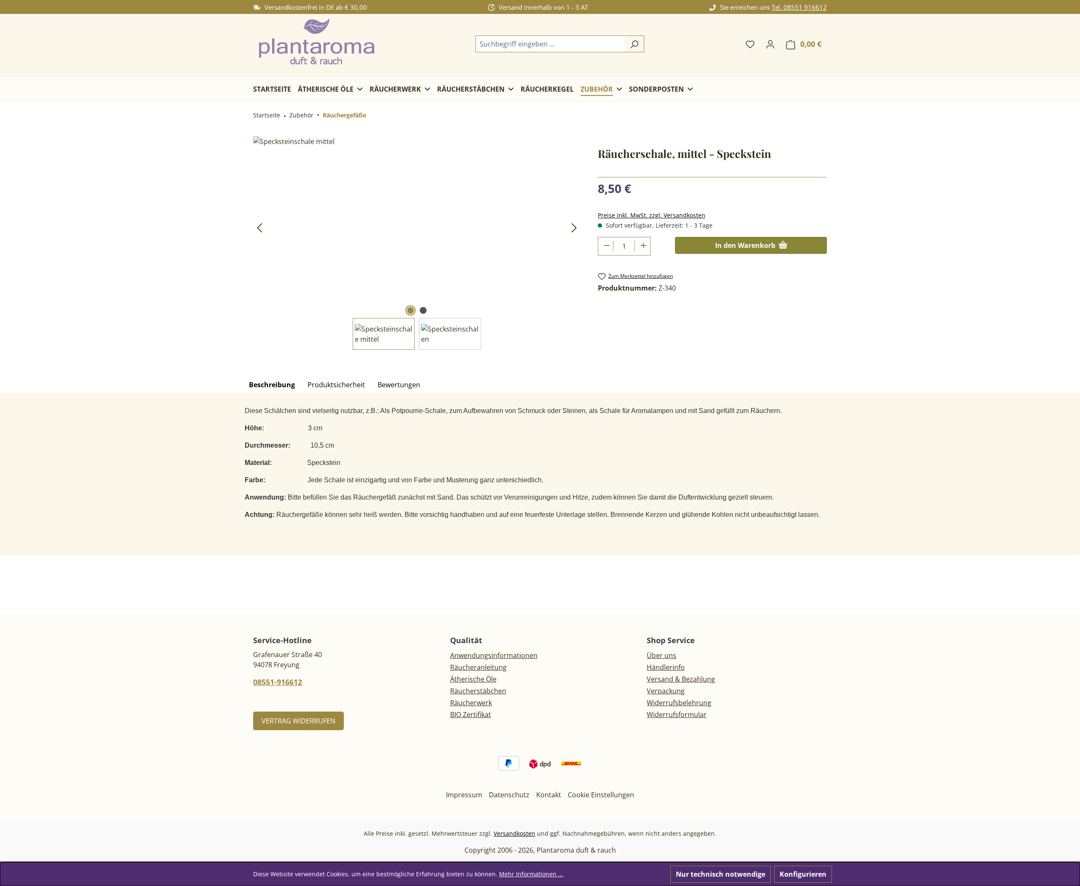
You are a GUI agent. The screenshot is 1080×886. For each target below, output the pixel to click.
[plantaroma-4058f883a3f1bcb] (416, 227)
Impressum (464, 794)
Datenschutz (509, 794)
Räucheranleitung (478, 667)
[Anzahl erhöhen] (642, 246)
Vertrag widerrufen (298, 721)
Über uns (661, 655)
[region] (417, 243)
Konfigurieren (803, 874)
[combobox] (550, 43)
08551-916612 (277, 682)
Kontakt (548, 794)
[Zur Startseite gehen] (316, 42)
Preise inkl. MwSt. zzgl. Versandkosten (651, 215)
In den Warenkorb (746, 245)
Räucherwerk (471, 702)
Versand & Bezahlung (681, 679)
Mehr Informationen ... (531, 874)
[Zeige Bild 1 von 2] (410, 310)
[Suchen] (634, 43)
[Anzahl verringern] (606, 246)
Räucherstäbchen (478, 691)
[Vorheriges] (259, 227)
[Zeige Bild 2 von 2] (423, 310)
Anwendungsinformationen (493, 655)
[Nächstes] (574, 227)
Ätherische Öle (473, 679)
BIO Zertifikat (470, 714)
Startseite (266, 115)
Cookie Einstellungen (601, 794)
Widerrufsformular (677, 714)
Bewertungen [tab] (399, 384)
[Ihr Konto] (770, 43)
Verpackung (666, 691)
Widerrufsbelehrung (679, 702)
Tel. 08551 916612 (799, 7)
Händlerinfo (666, 667)
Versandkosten (514, 833)
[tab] (272, 385)
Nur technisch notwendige (720, 874)
